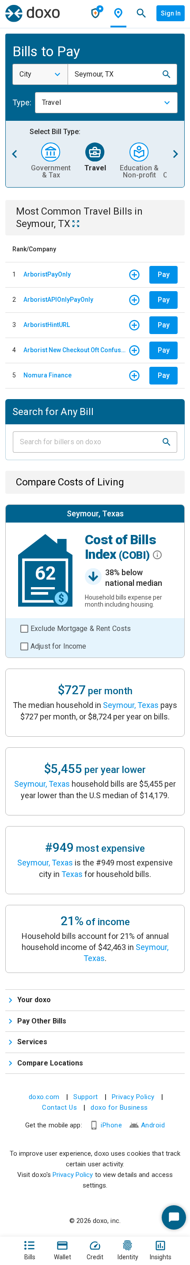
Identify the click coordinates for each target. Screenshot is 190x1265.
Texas (72, 874)
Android (153, 1125)
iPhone (111, 1125)
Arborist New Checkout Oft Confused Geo (75, 350)
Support (85, 1097)
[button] (166, 74)
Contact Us (59, 1107)
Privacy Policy (133, 1097)
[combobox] (40, 74)
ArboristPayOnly (47, 274)
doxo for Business (119, 1107)
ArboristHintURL (46, 324)
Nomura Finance (47, 375)
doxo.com (44, 1097)
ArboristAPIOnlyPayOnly (58, 299)
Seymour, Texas (131, 705)
